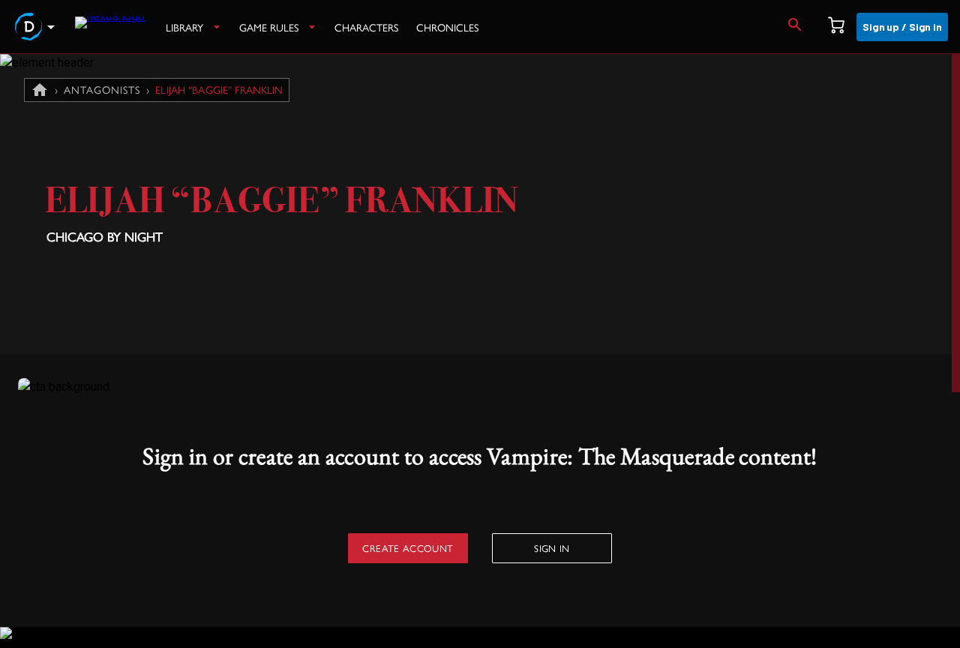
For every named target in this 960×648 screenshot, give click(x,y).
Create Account (407, 548)
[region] (480, 351)
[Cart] (836, 27)
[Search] (795, 27)
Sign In (552, 548)
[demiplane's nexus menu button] (37, 27)
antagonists (102, 89)
